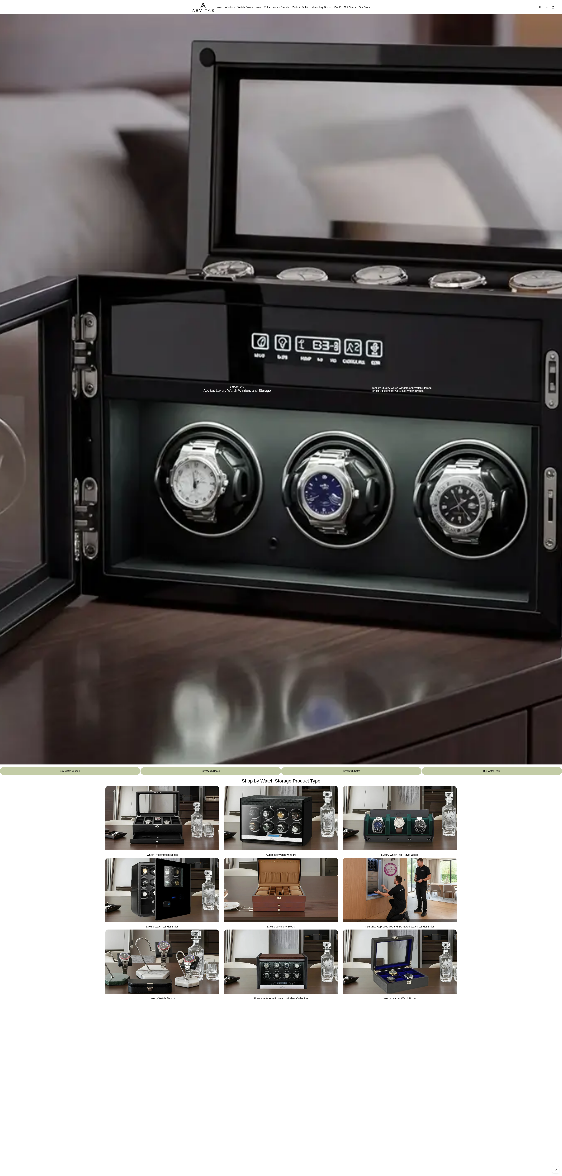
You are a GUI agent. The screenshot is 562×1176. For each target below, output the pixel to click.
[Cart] (553, 7)
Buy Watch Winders (70, 771)
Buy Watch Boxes (211, 771)
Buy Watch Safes (351, 771)
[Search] (540, 7)
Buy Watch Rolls (491, 771)
